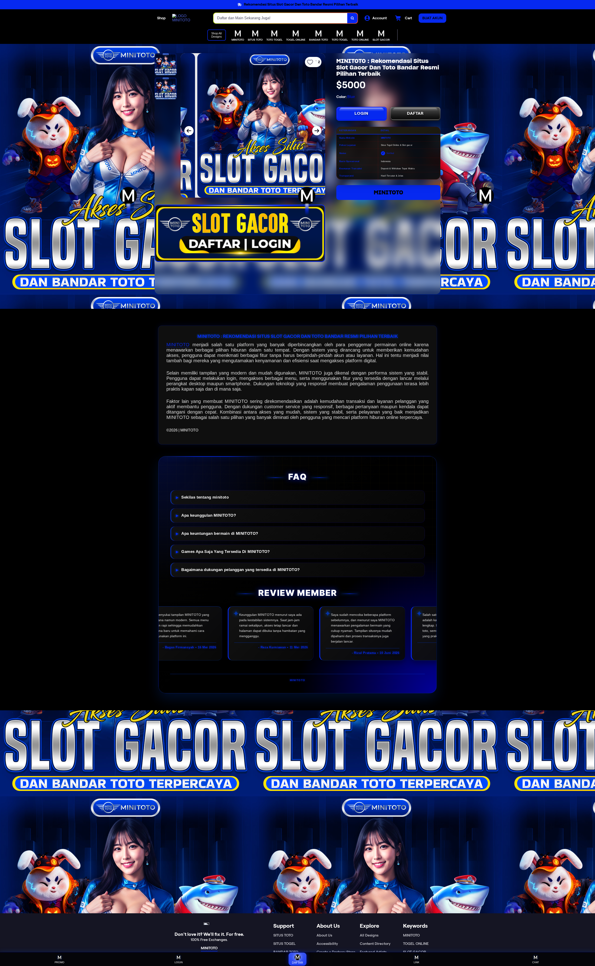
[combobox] (280, 18)
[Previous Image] (189, 130)
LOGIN (361, 113)
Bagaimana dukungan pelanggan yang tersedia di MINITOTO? (240, 570)
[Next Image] (316, 130)
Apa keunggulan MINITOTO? (208, 515)
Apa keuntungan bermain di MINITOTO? (219, 533)
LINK (416, 962)
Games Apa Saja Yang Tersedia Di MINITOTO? (225, 551)
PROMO (59, 962)
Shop (161, 18)
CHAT (535, 962)
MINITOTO (388, 192)
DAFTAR (415, 113)
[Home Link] (188, 18)
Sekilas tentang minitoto (205, 497)
